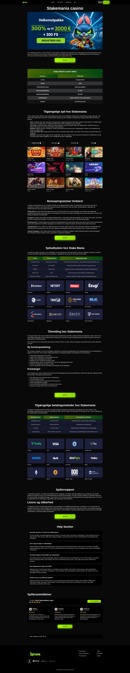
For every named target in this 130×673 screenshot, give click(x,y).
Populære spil (35, 143)
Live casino (54, 143)
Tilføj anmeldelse (94, 601)
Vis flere (65, 626)
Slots (92, 143)
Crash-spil (73, 143)
